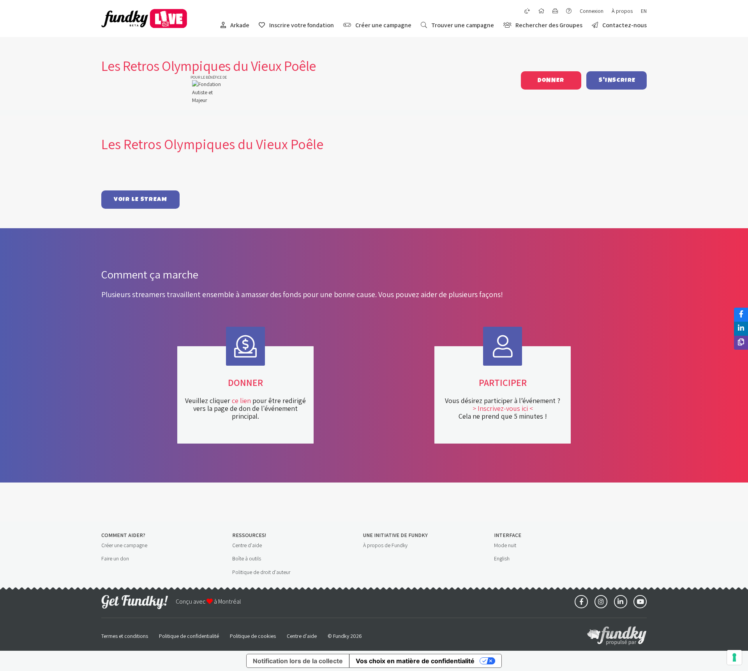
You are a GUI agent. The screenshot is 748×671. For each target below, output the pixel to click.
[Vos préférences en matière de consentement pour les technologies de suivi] (734, 657)
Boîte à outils (246, 558)
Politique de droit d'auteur (261, 572)
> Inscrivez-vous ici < (503, 408)
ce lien (241, 400)
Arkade (239, 25)
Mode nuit (505, 545)
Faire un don (115, 558)
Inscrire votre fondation (301, 25)
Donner (551, 80)
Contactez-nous (624, 25)
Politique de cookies (253, 635)
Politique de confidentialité (189, 635)
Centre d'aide (247, 545)
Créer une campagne (382, 25)
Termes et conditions (124, 635)
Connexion (591, 10)
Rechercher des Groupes (548, 25)
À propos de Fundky (385, 545)
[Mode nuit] (527, 10)
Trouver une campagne (462, 25)
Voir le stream (140, 199)
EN (644, 10)
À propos (622, 10)
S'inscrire (617, 80)
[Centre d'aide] (569, 10)
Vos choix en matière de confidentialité (415, 661)
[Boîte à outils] (555, 10)
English (502, 558)
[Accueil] (541, 10)
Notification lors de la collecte (298, 661)
